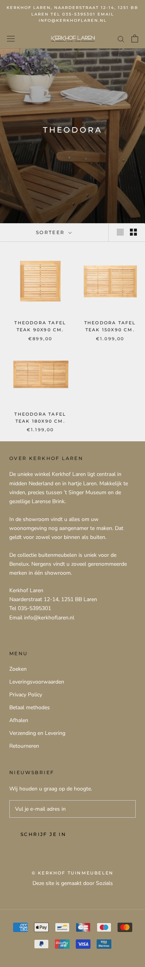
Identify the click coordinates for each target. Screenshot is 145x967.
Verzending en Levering (37, 733)
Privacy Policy (25, 694)
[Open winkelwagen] (134, 38)
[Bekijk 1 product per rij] (120, 232)
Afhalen (18, 720)
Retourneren (24, 746)
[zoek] (121, 38)
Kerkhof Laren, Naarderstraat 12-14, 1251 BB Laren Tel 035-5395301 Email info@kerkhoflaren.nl (72, 14)
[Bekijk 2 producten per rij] (133, 232)
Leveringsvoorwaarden (36, 681)
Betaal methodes (29, 707)
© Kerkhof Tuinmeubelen (72, 873)
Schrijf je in (43, 834)
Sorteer (51, 232)
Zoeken (18, 669)
